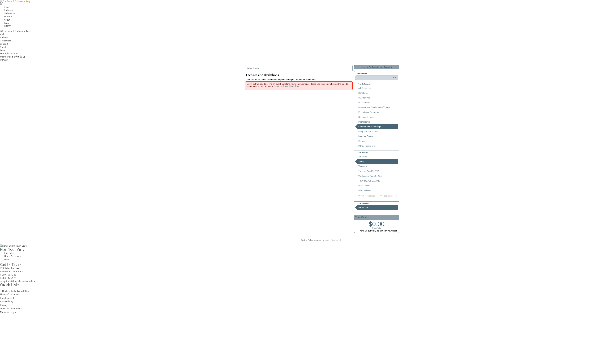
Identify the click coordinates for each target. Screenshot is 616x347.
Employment (7, 298)
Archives (8, 10)
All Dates (362, 157)
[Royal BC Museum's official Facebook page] (16, 57)
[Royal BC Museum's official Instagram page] (24, 57)
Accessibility (6, 302)
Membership (364, 122)
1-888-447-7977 (8, 278)
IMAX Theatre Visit (367, 146)
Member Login (7, 57)
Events (7, 259)
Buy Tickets (10, 253)
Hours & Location (9, 54)
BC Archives (364, 98)
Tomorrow (362, 166)
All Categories (364, 88)
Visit (6, 7)
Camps (361, 141)
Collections (9, 13)
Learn (6, 23)
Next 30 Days (364, 190)
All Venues (363, 207)
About (7, 20)
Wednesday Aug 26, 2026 (370, 176)
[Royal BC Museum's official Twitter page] (18, 57)
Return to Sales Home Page (287, 86)
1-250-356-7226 (8, 275)
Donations (363, 93)
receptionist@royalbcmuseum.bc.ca (18, 281)
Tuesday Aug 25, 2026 (368, 171)
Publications (364, 102)
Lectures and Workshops (369, 126)
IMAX (8, 26)
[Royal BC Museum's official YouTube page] (21, 57)
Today (361, 161)
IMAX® (4, 60)
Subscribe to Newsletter (16, 291)
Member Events (365, 136)
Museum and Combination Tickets (374, 107)
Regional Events (366, 117)
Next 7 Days (364, 185)
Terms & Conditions (11, 309)
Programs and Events (368, 131)
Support (8, 17)
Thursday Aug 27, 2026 (369, 181)
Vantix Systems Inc (334, 240)
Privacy (3, 305)
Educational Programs (368, 112)
